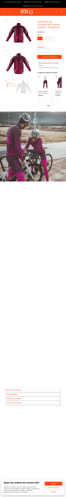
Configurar (53, 491)
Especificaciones (33, 394)
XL (40, 42)
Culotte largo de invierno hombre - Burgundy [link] (43, 92)
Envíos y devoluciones (33, 403)
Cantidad (41, 47)
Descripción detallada (33, 390)
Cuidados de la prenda (33, 398)
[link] (45, 82)
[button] (5, 12)
